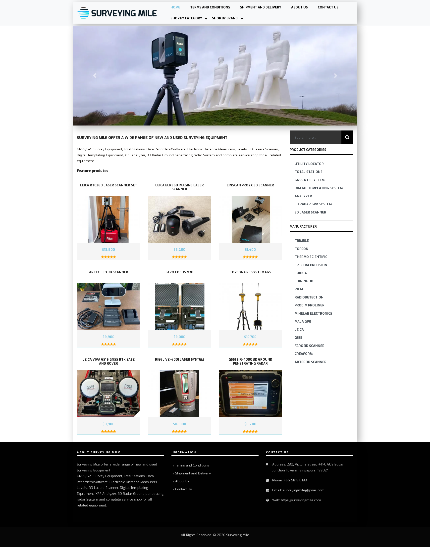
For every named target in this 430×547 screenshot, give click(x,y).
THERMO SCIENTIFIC (311, 257)
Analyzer (303, 196)
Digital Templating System (319, 188)
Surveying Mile (237, 535)
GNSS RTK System (309, 180)
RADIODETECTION (309, 297)
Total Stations (308, 172)
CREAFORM (304, 354)
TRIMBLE (302, 241)
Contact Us (328, 7)
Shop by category (186, 18)
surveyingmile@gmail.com (303, 490)
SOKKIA (301, 273)
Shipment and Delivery (260, 7)
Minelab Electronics (313, 313)
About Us (299, 7)
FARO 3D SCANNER (309, 346)
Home (175, 7)
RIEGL (299, 289)
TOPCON (301, 249)
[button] (94, 76)
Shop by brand (225, 18)
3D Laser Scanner (310, 212)
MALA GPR (303, 321)
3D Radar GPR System (313, 204)
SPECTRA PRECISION (311, 265)
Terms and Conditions (210, 7)
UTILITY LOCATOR (309, 164)
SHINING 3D (304, 281)
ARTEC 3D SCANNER (310, 362)
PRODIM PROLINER (309, 305)
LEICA (299, 330)
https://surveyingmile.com (301, 500)
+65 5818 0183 (295, 480)
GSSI (298, 338)
